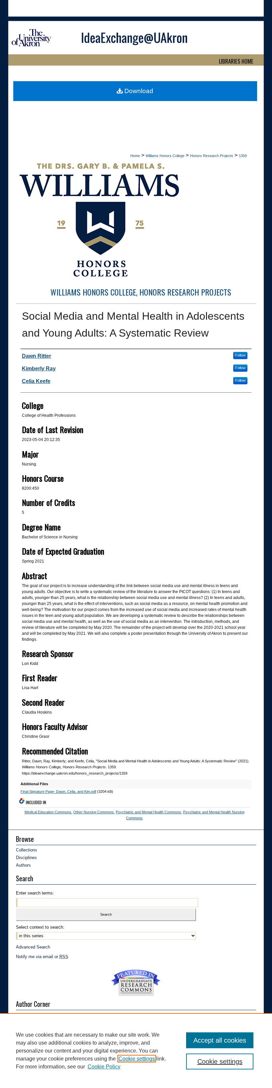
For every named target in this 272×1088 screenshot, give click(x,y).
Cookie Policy (104, 1066)
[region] (136, 1050)
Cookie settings (136, 1058)
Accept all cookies (219, 1040)
